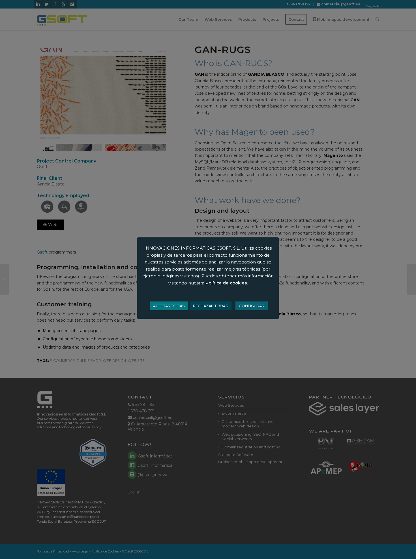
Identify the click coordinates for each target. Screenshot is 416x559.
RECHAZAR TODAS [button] (210, 305)
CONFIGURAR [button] (251, 305)
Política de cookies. (226, 283)
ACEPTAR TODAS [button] (169, 305)
